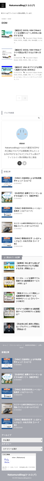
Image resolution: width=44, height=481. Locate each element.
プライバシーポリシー (15, 345)
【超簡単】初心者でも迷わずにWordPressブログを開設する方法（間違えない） (28, 265)
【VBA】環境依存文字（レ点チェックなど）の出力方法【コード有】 (27, 241)
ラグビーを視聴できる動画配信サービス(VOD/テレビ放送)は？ (28, 311)
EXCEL (20, 40)
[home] (24, 163)
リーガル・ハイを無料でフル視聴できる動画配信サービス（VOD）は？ (28, 281)
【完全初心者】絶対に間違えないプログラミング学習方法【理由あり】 (28, 326)
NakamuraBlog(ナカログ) (22, 5)
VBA (29, 40)
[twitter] (19, 163)
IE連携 (25, 40)
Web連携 (34, 40)
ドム (17, 79)
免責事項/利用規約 (30, 345)
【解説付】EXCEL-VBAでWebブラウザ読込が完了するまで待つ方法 (27, 52)
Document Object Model (34, 38)
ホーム (5, 345)
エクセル (34, 60)
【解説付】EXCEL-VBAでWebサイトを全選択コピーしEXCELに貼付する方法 (27, 33)
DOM (15, 40)
